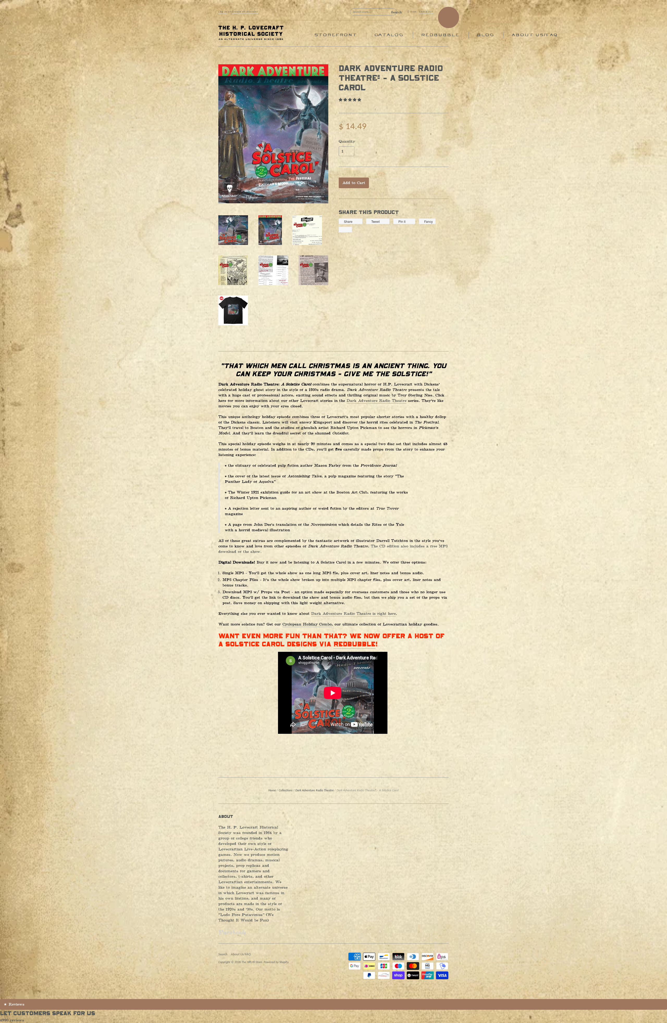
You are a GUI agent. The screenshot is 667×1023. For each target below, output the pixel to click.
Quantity (347, 141)
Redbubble (440, 35)
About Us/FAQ (534, 35)
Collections (286, 790)
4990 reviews (12, 1020)
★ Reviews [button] (14, 1004)
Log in (222, 11)
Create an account (245, 11)
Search (222, 954)
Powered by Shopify (276, 962)
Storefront (335, 35)
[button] (351, 99)
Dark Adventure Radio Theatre (376, 400)
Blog (485, 35)
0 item (412, 11)
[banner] (266, 33)
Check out (426, 11)
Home (272, 790)
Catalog (388, 35)
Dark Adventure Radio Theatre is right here (353, 613)
